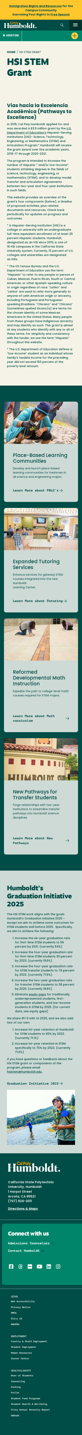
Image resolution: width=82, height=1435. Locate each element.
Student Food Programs (25, 1398)
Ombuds (15, 1415)
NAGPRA (15, 1324)
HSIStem (12, 35)
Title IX (16, 1318)
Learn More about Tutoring (38, 601)
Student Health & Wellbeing (29, 1403)
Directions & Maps (23, 1209)
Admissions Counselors (29, 1243)
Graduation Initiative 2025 (33, 1083)
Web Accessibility (23, 1301)
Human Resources (21, 1352)
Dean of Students (22, 1375)
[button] (62, 25)
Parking (16, 1386)
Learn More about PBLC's (36, 490)
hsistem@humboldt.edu (24, 1072)
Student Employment (23, 1346)
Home (11, 52)
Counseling (18, 1381)
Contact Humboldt (24, 1251)
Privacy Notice (20, 1307)
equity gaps (37, 994)
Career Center (20, 1358)
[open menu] (75, 25)
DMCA (14, 1312)
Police (15, 1392)
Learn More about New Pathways (33, 840)
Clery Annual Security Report (30, 1409)
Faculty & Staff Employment (29, 1341)
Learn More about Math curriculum (34, 718)
